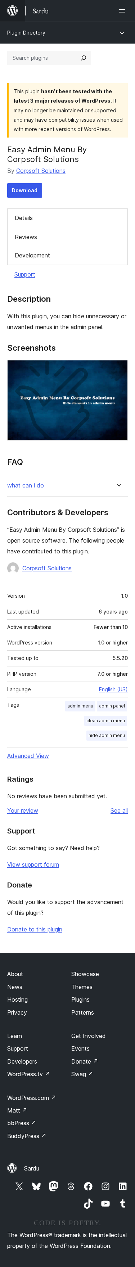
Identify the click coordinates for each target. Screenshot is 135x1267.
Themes (82, 986)
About (15, 974)
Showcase (85, 974)
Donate (84, 1061)
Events (80, 1048)
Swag (82, 1074)
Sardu (31, 1168)
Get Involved (88, 1035)
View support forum (33, 864)
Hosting (17, 999)
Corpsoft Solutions (41, 170)
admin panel (112, 706)
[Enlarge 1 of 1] (118, 369)
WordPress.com (31, 1097)
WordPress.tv (28, 1074)
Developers (22, 1061)
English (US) (113, 689)
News (14, 986)
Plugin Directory (26, 33)
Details (24, 217)
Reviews (26, 237)
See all (119, 810)
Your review (22, 810)
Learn (14, 1035)
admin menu (80, 706)
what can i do (25, 485)
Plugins (80, 999)
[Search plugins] (83, 58)
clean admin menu (105, 720)
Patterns (82, 1012)
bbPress (21, 1123)
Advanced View (28, 755)
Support (24, 274)
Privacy (17, 1012)
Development (32, 255)
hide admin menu (107, 735)
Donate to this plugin (34, 929)
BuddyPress (26, 1136)
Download (24, 190)
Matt (17, 1110)
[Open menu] (123, 11)
